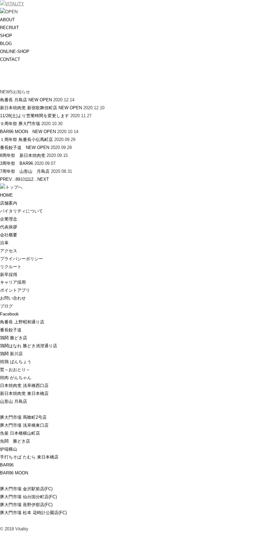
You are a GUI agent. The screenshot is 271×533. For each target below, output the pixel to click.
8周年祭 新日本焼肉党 (22, 155)
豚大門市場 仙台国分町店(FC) (28, 496)
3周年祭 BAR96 (16, 163)
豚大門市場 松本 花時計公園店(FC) (33, 512)
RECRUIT (9, 27)
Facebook (9, 314)
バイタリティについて (21, 211)
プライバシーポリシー (21, 258)
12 (31, 179)
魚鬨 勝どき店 (15, 441)
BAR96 (7, 464)
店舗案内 (8, 203)
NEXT (43, 179)
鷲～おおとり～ (15, 369)
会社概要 (8, 234)
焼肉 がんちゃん (15, 377)
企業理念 (8, 219)
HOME (6, 195)
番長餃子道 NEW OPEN (24, 147)
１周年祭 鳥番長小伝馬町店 (26, 139)
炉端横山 (8, 449)
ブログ (6, 306)
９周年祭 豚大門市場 (20, 123)
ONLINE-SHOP (14, 51)
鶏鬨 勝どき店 (13, 337)
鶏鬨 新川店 (11, 353)
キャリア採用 (13, 282)
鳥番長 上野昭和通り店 (22, 321)
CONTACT (10, 59)
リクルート (10, 266)
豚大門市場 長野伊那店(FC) (26, 504)
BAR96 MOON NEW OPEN (28, 131)
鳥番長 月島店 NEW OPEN (26, 99)
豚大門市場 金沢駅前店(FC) (26, 488)
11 (27, 179)
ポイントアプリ (15, 290)
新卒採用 (8, 274)
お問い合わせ (13, 298)
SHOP (6, 35)
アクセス (8, 250)
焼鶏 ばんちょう (15, 361)
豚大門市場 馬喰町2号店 (23, 417)
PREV (6, 179)
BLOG (6, 43)
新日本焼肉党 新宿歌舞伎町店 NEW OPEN (41, 107)
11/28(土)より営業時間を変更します (34, 115)
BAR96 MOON (14, 472)
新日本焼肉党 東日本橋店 (24, 393)
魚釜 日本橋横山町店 (20, 433)
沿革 (4, 242)
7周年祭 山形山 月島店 (25, 171)
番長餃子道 (10, 329)
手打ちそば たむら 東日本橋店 (29, 457)
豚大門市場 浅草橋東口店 (24, 425)
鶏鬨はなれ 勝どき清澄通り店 (28, 345)
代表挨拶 (8, 226)
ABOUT (7, 19)
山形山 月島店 (13, 401)
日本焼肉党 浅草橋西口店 (24, 385)
